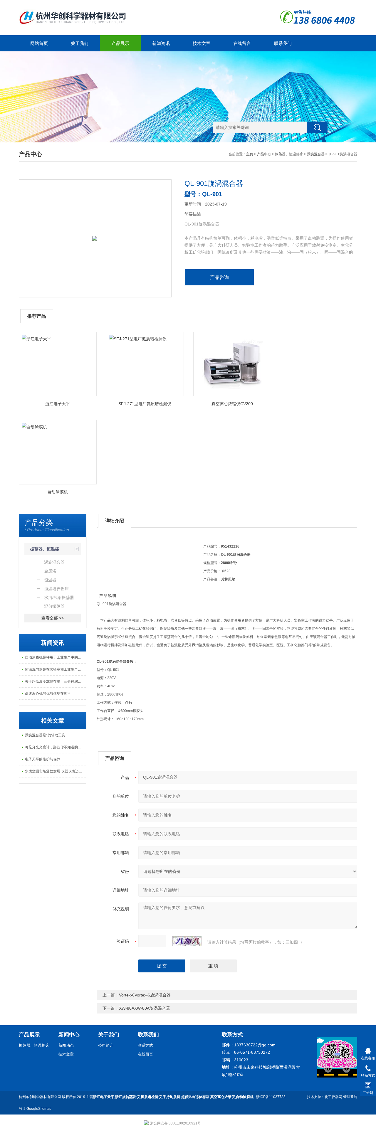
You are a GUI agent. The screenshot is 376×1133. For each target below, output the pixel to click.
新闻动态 (66, 1045)
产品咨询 (219, 277)
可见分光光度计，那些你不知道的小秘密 (55, 747)
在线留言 (242, 43)
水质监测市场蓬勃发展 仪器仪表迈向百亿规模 (55, 771)
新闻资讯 (161, 43)
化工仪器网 (333, 1097)
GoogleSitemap (38, 1109)
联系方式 (145, 1045)
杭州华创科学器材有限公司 (40, 1097)
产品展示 (120, 43)
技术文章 (201, 43)
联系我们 (283, 43)
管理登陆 (350, 1097)
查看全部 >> (52, 618)
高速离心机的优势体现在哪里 (48, 693)
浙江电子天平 (57, 403)
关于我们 (79, 43)
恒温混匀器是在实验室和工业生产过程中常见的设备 (55, 669)
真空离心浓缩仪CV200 (232, 403)
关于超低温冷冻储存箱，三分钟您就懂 (55, 681)
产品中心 (264, 154)
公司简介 (105, 1045)
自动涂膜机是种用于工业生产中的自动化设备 (55, 657)
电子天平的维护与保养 (42, 759)
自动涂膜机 (57, 491)
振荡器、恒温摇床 (289, 154)
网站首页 (39, 43)
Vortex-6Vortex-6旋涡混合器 (145, 995)
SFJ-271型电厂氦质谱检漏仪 (144, 403)
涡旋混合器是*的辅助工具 (45, 735)
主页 (249, 154)
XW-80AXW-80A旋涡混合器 (144, 1008)
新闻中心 (69, 1035)
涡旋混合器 (316, 154)
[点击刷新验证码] (187, 941)
